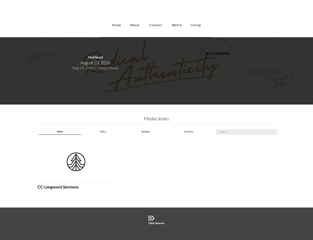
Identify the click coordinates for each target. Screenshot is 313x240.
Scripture (188, 131)
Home (116, 25)
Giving (196, 25)
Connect (156, 25)
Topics (103, 131)
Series (60, 131)
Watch (177, 25)
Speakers (145, 131)
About (135, 25)
